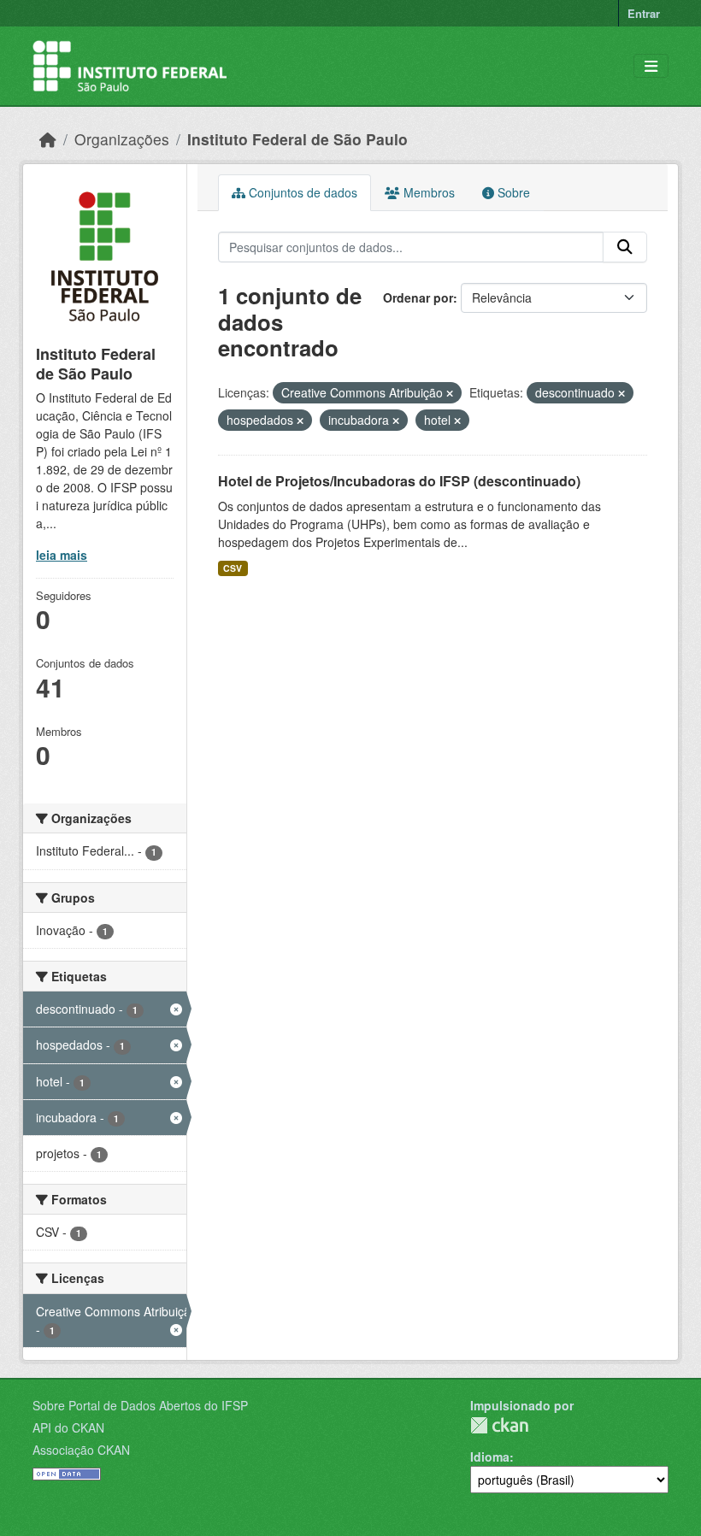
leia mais (61, 554)
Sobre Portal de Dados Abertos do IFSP (140, 1405)
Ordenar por (418, 297)
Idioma (490, 1456)
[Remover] (449, 393)
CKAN (499, 1425)
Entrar (643, 13)
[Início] (47, 139)
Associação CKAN (81, 1449)
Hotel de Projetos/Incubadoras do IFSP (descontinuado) (399, 481)
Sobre (512, 192)
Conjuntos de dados (301, 192)
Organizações (121, 139)
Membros (427, 192)
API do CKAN (68, 1427)
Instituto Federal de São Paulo (297, 139)
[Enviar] (625, 247)
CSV (232, 568)
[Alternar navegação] (651, 66)
